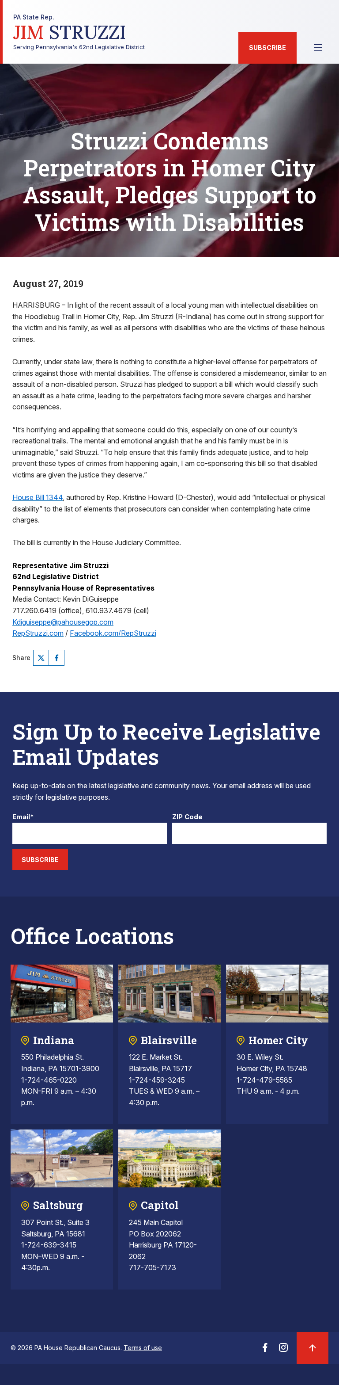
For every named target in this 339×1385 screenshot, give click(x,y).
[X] (41, 658)
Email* (23, 817)
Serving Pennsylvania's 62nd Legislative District (79, 32)
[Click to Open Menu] (318, 48)
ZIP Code (187, 817)
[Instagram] (283, 1350)
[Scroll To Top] (312, 1348)
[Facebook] (56, 658)
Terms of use (143, 1347)
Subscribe (267, 47)
